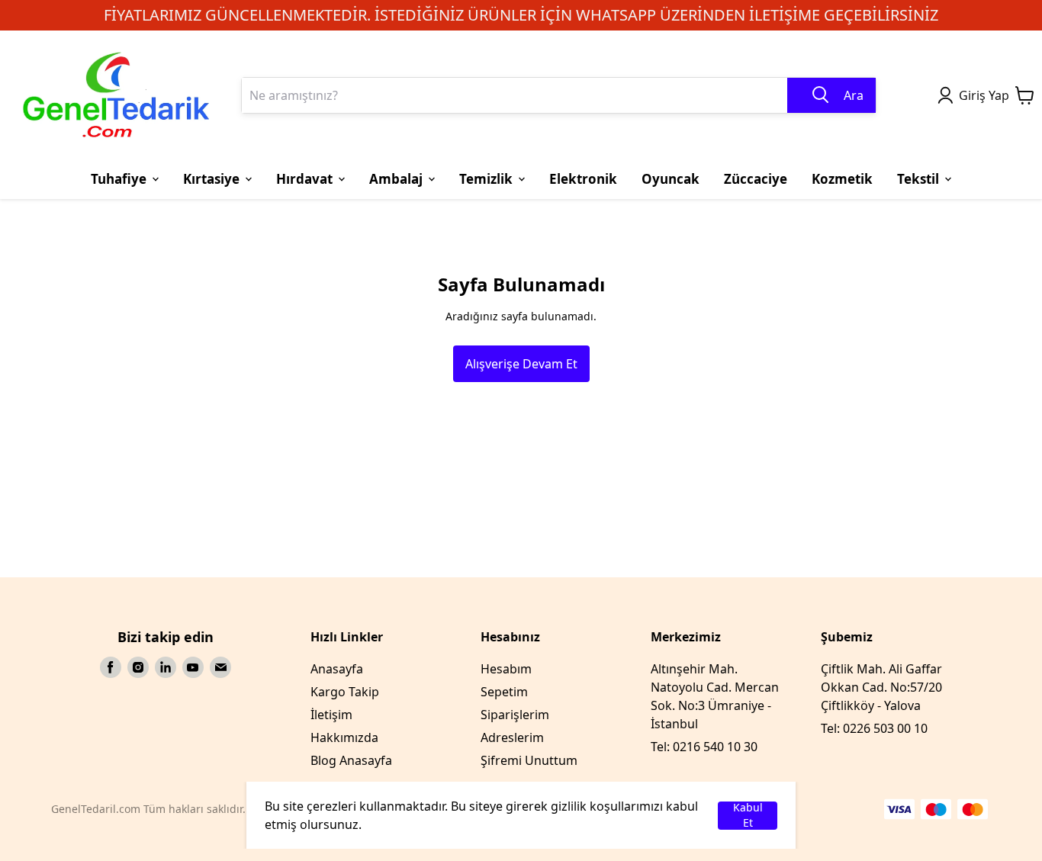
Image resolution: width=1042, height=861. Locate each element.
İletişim (331, 714)
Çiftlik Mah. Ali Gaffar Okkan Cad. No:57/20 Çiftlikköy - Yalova (881, 687)
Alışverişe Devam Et (521, 363)
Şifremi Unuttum (529, 760)
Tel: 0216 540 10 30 (704, 746)
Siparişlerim (515, 714)
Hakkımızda (344, 737)
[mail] (220, 667)
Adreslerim (512, 737)
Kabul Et (748, 816)
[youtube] (193, 667)
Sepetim (504, 691)
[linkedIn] (165, 667)
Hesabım (506, 668)
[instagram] (138, 667)
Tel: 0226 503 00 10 (874, 728)
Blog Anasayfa (351, 760)
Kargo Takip (344, 691)
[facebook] (110, 667)
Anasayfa (336, 668)
